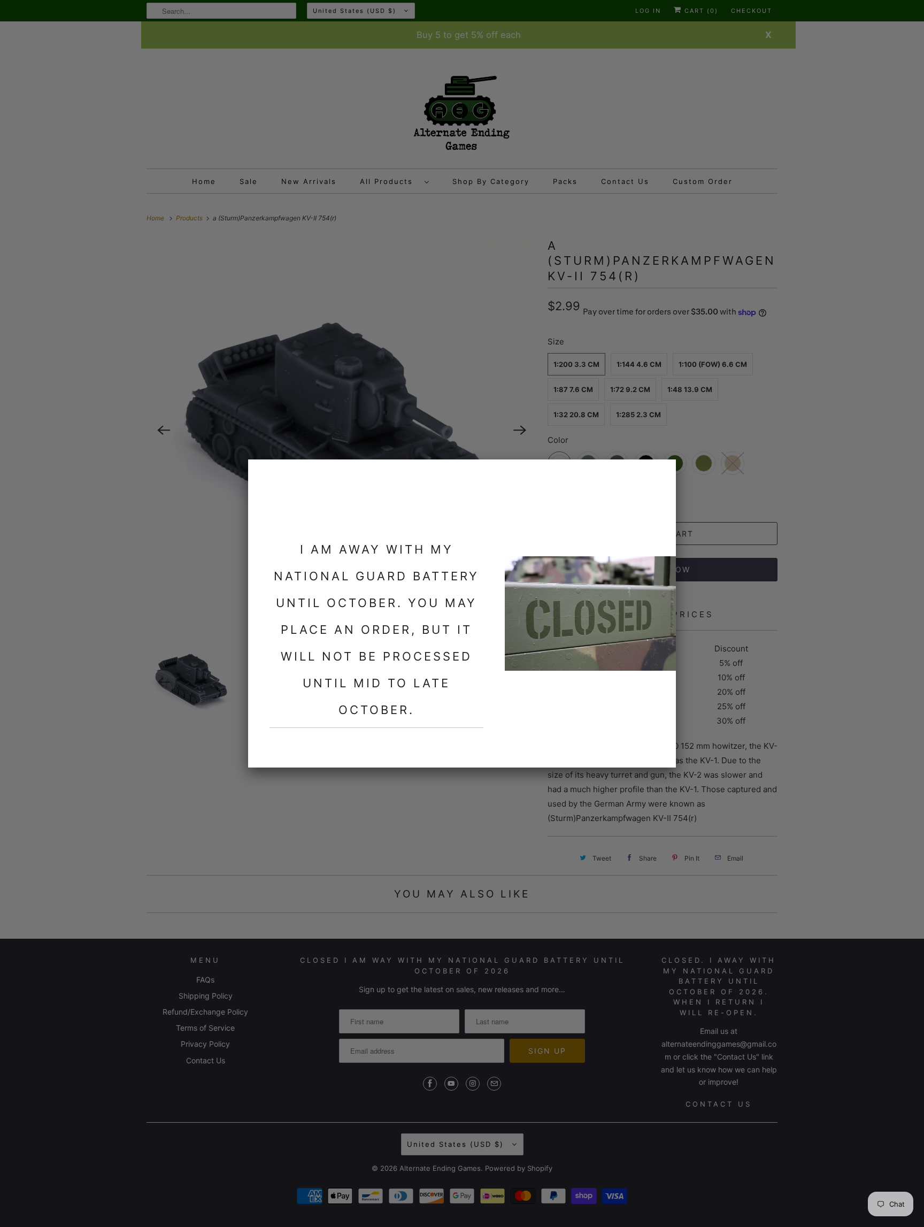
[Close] (661, 474)
